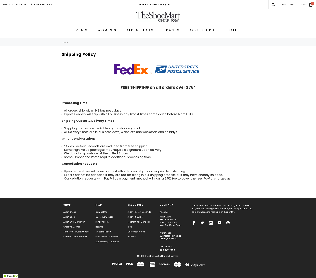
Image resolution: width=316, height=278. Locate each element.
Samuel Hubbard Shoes (75, 236)
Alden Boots (69, 216)
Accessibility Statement (107, 241)
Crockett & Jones (71, 226)
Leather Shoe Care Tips (139, 221)
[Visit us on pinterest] (228, 223)
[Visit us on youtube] (219, 223)
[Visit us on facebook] (194, 223)
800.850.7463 (42, 4)
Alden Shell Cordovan (74, 221)
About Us (164, 212)
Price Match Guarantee (106, 236)
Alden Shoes (69, 212)
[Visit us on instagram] (211, 223)
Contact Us (101, 212)
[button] (307, 5)
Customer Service (104, 216)
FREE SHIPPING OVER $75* (155, 4)
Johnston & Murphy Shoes (76, 231)
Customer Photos (136, 231)
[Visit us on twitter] (202, 223)
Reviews (132, 236)
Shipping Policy (103, 231)
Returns (99, 226)
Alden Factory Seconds (139, 212)
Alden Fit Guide (135, 216)
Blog (130, 226)
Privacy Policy (102, 221)
